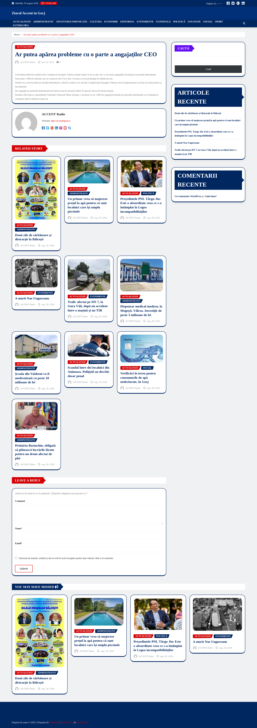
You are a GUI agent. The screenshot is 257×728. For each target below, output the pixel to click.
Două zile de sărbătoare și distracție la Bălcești (198, 113)
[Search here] (244, 23)
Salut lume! (211, 196)
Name (18, 528)
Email (18, 543)
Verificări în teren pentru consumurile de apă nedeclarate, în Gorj (138, 377)
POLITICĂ (179, 21)
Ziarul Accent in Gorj (28, 13)
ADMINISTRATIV (43, 21)
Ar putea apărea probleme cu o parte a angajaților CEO (48, 34)
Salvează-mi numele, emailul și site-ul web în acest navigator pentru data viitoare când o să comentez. (66, 558)
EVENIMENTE (145, 21)
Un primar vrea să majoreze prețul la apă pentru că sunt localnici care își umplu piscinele (97, 641)
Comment (20, 501)
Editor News (67, 722)
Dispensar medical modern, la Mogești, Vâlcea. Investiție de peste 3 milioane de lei (141, 310)
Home (17, 34)
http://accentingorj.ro (60, 121)
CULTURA (96, 21)
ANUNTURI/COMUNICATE (71, 21)
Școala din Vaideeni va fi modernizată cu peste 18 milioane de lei (32, 378)
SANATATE (194, 21)
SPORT (219, 21)
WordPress (54, 722)
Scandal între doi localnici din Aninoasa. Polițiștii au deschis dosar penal (88, 372)
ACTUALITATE (22, 21)
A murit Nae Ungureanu (32, 298)
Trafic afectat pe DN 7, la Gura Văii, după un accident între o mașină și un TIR (88, 306)
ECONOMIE (111, 21)
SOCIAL (208, 21)
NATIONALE (163, 21)
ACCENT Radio (27, 62)
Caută (183, 48)
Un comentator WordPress (188, 196)
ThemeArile (82, 722)
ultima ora (21, 25)
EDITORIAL (127, 21)
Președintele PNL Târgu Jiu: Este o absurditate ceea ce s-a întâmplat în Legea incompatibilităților (158, 646)
